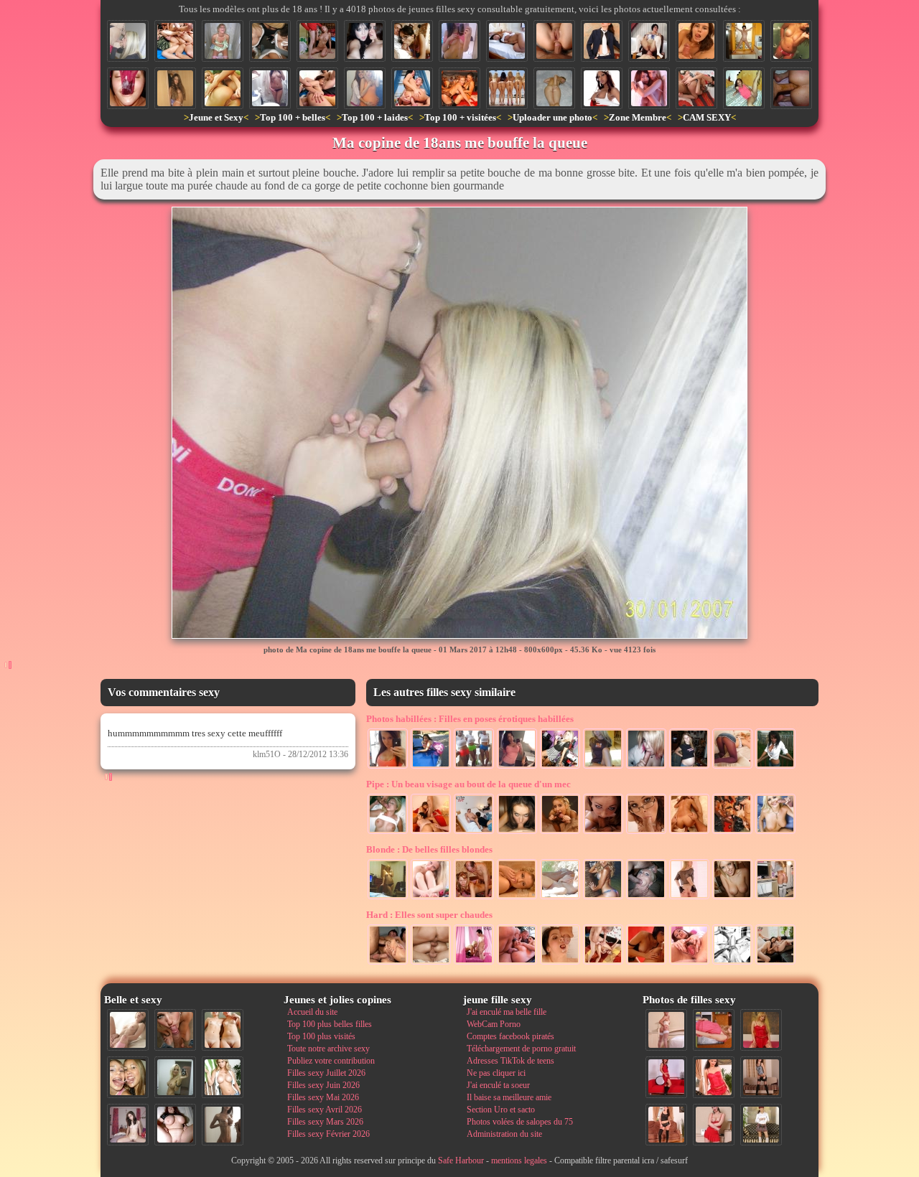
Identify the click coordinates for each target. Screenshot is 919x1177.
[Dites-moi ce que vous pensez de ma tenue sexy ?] (713, 1124)
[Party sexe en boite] (459, 88)
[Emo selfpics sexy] (459, 41)
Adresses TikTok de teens (510, 1061)
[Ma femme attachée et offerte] (732, 963)
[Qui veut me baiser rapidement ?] (713, 1077)
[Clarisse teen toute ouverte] (689, 963)
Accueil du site (312, 1012)
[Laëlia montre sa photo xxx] (270, 88)
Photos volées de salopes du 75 (520, 1122)
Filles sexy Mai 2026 (323, 1097)
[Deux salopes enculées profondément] (317, 88)
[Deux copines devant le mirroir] (365, 88)
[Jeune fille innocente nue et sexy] (128, 1030)
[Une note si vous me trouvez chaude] (602, 41)
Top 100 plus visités (321, 1036)
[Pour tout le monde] (387, 767)
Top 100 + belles (292, 117)
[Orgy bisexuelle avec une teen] (175, 41)
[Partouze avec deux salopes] (430, 832)
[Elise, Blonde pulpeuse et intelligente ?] (516, 898)
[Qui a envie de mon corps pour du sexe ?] (761, 1077)
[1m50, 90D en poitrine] (516, 767)
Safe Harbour (461, 1160)
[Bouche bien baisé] (516, 832)
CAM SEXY (707, 117)
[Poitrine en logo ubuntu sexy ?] (270, 41)
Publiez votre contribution (331, 1061)
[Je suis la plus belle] (791, 41)
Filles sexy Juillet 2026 (326, 1073)
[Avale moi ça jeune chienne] (560, 963)
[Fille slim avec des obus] (222, 1124)
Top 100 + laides (375, 117)
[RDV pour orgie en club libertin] (732, 832)
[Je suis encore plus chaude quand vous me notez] (761, 1124)
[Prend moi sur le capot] (430, 767)
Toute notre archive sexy (328, 1049)
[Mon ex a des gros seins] (744, 41)
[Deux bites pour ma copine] (689, 832)
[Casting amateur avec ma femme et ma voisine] (473, 832)
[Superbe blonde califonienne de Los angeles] (603, 898)
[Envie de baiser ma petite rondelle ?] (689, 898)
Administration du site (504, 1134)
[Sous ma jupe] (732, 767)
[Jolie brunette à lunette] (412, 41)
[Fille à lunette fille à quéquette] (646, 832)
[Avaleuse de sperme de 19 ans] (696, 41)
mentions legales (519, 1160)
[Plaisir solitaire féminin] (507, 41)
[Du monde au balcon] (775, 767)
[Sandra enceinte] (689, 767)
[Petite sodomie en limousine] (387, 963)
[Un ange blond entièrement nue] (430, 898)
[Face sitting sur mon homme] (649, 41)
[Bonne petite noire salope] (744, 88)
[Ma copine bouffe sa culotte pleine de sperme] (128, 88)
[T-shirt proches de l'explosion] (473, 767)
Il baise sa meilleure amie (509, 1097)
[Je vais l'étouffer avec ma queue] (646, 898)
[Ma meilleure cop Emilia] (365, 41)
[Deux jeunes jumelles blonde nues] (222, 1030)
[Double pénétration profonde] (430, 963)
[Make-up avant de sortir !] (560, 767)
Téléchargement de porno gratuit (521, 1049)
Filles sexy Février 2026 (328, 1134)
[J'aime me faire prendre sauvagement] (412, 88)
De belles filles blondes (429, 849)
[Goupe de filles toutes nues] (507, 88)
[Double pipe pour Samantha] (560, 832)
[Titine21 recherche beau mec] (554, 88)
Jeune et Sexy (216, 117)
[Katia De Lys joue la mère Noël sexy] (602, 88)
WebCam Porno (494, 1024)
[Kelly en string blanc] (175, 88)
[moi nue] (128, 1124)
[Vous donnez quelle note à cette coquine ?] (666, 1077)
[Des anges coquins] (649, 88)
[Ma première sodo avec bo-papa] (554, 41)
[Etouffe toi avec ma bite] (603, 832)
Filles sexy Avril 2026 (324, 1110)
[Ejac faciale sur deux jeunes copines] (128, 1077)
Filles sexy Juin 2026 (323, 1085)
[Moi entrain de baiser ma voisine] (666, 1030)
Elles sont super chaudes (429, 914)
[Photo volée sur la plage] (560, 898)
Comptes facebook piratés (510, 1036)
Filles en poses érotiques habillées (470, 718)
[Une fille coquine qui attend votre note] (761, 1030)
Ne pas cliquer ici (496, 1073)
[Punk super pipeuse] (646, 767)
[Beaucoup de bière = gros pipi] (223, 41)
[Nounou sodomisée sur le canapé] (516, 963)
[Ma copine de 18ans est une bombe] (603, 767)
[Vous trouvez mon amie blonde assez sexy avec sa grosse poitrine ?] (387, 898)
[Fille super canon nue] (222, 1077)
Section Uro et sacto (501, 1110)
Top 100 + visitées (460, 117)
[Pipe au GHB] (387, 832)
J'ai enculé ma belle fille (506, 1012)
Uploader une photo (552, 117)
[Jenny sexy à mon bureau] (775, 898)
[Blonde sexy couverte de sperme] (732, 898)
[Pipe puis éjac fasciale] (775, 832)
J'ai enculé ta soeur (498, 1085)
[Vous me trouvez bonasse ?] (713, 1030)
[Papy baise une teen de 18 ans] (473, 898)
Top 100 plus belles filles (329, 1024)
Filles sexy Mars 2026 (325, 1122)
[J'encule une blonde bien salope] (223, 88)
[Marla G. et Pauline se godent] (775, 963)
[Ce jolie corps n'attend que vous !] (666, 1124)
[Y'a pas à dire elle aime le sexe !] (317, 41)
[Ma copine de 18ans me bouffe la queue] (128, 41)
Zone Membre (637, 117)
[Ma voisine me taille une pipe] (175, 1030)
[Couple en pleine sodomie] (696, 88)
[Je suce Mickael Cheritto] (473, 963)
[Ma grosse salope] (175, 1124)
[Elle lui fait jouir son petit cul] (646, 963)
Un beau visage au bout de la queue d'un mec (468, 784)
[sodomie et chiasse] (791, 88)
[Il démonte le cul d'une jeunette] (603, 963)
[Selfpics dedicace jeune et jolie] (175, 1077)
